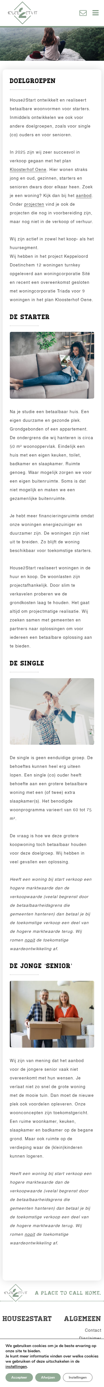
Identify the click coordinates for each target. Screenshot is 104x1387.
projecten (34, 204)
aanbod (84, 195)
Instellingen (78, 1377)
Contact (93, 1330)
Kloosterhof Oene (28, 169)
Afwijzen (48, 1377)
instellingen (16, 1366)
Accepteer (19, 1377)
